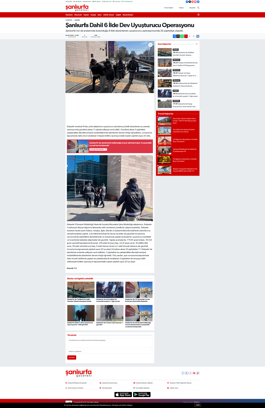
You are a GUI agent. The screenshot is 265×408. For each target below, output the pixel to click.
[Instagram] (190, 373)
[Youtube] (194, 373)
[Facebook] (183, 373)
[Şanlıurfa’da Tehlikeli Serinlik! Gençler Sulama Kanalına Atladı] (81, 290)
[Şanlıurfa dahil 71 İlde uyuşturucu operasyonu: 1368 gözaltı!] (81, 313)
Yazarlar (192, 8)
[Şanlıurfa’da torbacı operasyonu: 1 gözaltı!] (109, 313)
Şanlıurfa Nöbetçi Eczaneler (77, 383)
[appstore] (123, 394)
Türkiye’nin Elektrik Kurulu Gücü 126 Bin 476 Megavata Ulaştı (185, 64)
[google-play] (142, 394)
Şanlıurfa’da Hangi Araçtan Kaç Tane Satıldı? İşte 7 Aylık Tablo (185, 105)
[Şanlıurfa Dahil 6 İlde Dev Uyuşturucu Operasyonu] (110, 67)
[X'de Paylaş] (178, 36)
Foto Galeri (168, 8)
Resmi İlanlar (128, 15)
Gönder (72, 357)
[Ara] (198, 8)
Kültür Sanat (108, 15)
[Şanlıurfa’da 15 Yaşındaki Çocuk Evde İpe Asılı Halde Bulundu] (138, 290)
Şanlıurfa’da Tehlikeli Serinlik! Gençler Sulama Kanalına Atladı (183, 54)
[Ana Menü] (198, 15)
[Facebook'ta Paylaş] (174, 36)
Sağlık (118, 15)
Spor (100, 15)
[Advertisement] (110, 108)
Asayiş (93, 15)
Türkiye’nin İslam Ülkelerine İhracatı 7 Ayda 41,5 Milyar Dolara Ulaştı (184, 74)
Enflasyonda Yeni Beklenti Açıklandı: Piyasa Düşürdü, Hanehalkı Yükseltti (185, 84)
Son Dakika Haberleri (143, 388)
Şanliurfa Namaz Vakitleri (144, 383)
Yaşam (86, 15)
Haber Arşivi (174, 388)
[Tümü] (197, 44)
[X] (186, 373)
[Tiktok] (197, 373)
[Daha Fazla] (186, 36)
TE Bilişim (196, 402)
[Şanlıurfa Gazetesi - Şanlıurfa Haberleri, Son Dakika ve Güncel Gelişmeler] (77, 8)
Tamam (198, 405)
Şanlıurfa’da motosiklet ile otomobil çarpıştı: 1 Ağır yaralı (185, 95)
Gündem (69, 15)
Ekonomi (78, 15)
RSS (69, 402)
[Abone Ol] (197, 36)
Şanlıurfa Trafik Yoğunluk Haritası (181, 383)
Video (181, 8)
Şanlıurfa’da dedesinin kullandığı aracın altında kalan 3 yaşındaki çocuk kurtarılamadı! (138, 324)
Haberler (69, 20)
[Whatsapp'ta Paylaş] (182, 36)
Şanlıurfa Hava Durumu (109, 383)
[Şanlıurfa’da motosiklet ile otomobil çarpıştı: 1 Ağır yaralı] (109, 290)
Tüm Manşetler (107, 388)
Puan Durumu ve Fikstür (75, 388)
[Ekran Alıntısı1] (110, 188)
